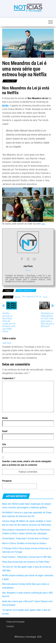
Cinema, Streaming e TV (26, 291)
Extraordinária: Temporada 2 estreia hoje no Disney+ (25, 538)
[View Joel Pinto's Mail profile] (34, 259)
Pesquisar (7, 480)
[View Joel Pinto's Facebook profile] (21, 259)
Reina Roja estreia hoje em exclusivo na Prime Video (25, 561)
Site (4, 444)
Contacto (10, 626)
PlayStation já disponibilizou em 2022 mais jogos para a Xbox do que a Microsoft (47, 320)
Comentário (8, 378)
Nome (5, 418)
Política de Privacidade (15, 622)
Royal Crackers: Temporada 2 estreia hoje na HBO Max (26, 557)
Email (4, 431)
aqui (43, 223)
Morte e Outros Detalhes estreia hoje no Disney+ (24, 543)
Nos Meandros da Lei (31, 296)
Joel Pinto (6, 343)
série (45, 297)
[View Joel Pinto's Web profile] (28, 259)
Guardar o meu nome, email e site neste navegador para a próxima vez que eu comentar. (26, 463)
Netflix (5, 105)
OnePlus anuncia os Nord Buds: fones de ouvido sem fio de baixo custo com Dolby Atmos (8, 322)
